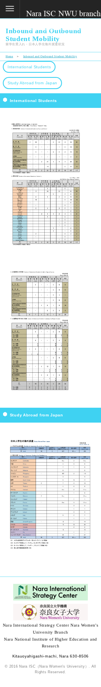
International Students (29, 67)
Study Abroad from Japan (32, 83)
